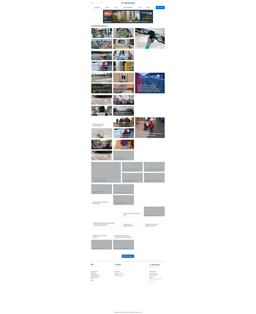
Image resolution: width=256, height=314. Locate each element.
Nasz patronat (93, 273)
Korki (139, 7)
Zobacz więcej (129, 256)
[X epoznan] (99, 3)
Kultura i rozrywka (127, 7)
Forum (148, 7)
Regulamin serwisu (94, 277)
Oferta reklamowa (94, 271)
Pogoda (107, 7)
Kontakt (161, 7)
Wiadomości (97, 7)
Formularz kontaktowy (119, 275)
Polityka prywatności (95, 274)
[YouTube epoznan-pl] (101, 3)
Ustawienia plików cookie (95, 275)
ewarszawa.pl (126, 312)
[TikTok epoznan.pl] (96, 3)
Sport (116, 7)
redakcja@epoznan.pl (119, 273)
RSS (91, 278)
